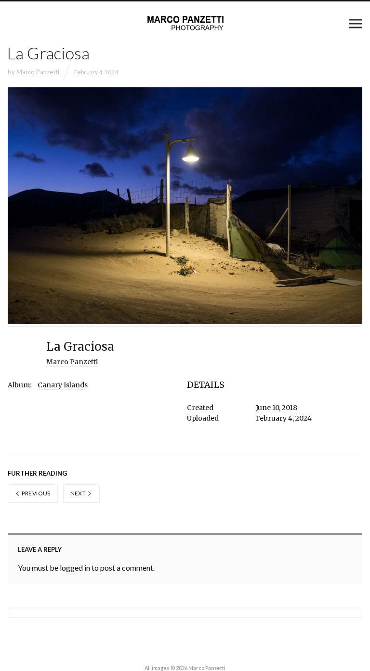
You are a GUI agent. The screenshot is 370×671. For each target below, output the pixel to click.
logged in (75, 567)
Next (78, 493)
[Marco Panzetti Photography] (185, 23)
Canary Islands (63, 385)
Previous (35, 493)
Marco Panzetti (37, 72)
